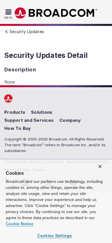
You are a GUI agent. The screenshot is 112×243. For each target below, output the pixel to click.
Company (70, 120)
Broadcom (56, 13)
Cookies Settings (54, 235)
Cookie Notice (19, 223)
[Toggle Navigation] (9, 14)
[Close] (100, 166)
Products (14, 112)
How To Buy (17, 128)
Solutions (41, 112)
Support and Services (29, 120)
